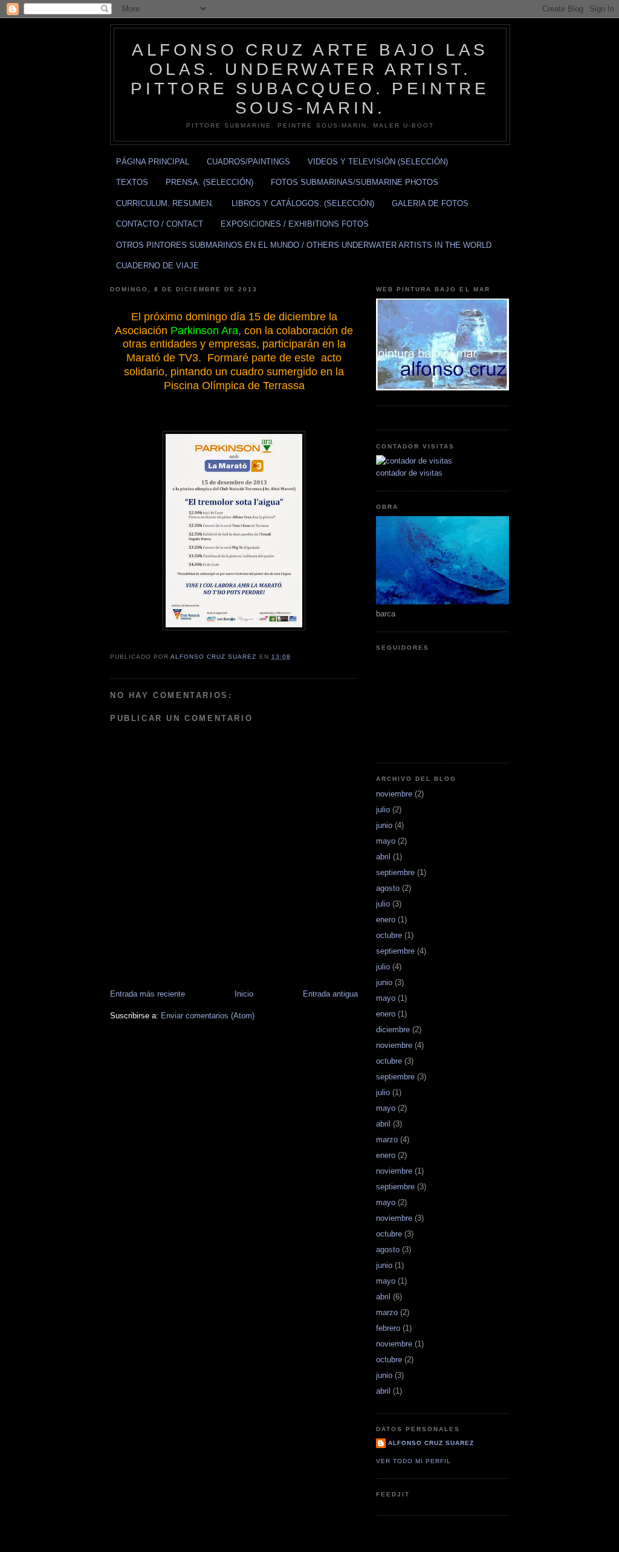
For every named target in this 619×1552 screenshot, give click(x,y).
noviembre (394, 793)
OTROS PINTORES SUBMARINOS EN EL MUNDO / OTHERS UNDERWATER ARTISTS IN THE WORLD (303, 245)
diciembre (393, 1029)
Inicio (244, 993)
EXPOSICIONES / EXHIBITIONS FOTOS (295, 223)
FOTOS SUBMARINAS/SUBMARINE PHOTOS (354, 182)
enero (385, 919)
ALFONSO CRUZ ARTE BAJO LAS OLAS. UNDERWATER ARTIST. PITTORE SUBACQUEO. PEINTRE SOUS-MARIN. (310, 78)
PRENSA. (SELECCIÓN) (209, 182)
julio (383, 809)
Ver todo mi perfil (413, 1461)
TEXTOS (132, 182)
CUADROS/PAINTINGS (248, 161)
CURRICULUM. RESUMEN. (165, 203)
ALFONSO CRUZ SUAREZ (431, 1443)
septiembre (395, 872)
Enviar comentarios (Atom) (207, 1015)
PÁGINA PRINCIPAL (152, 161)
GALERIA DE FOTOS (430, 203)
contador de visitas (409, 472)
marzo (387, 1139)
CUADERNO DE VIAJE (157, 265)
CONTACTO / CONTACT (159, 223)
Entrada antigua (330, 993)
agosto (388, 888)
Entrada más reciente (147, 993)
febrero (388, 1328)
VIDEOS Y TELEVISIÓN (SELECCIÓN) (378, 161)
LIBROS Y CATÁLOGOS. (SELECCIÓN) (303, 203)
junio (384, 825)
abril (383, 856)
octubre (389, 935)
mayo (385, 841)
